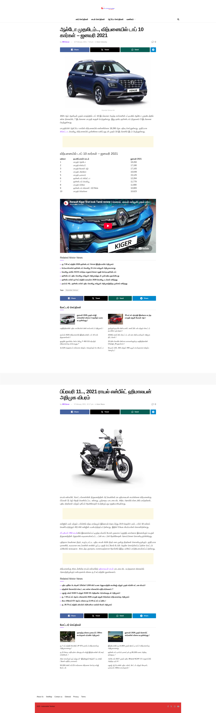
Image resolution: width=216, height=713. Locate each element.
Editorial (68, 697)
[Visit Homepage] (108, 8)
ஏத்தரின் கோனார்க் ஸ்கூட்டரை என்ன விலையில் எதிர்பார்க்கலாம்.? (87, 589)
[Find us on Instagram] (175, 706)
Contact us (58, 697)
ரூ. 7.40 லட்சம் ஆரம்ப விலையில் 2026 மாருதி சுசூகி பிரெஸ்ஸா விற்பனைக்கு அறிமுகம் (95, 597)
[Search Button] (178, 19)
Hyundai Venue (72, 290)
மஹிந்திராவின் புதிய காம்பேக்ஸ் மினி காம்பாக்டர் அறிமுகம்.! (81, 328)
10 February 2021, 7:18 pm (84, 42)
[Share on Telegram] (153, 49)
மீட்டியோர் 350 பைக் (69, 533)
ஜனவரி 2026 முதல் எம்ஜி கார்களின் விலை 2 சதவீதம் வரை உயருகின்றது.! (90, 317)
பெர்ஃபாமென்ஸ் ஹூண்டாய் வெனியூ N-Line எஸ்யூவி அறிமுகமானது (89, 268)
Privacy (76, 697)
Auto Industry (101, 42)
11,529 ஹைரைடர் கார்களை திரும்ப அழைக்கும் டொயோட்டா (82, 348)
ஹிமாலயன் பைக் (106, 569)
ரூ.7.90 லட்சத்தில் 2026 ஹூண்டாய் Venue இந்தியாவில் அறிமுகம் (88, 264)
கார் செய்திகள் (82, 19)
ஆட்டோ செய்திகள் (116, 19)
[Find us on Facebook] (168, 706)
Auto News (100, 404)
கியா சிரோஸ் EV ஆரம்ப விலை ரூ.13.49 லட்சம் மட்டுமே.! (84, 601)
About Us (40, 697)
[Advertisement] (108, 141)
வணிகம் (130, 19)
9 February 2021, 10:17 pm (84, 404)
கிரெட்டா (64, 131)
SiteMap (49, 697)
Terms (83, 697)
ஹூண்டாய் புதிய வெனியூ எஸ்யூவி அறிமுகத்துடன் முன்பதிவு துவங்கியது (90, 276)
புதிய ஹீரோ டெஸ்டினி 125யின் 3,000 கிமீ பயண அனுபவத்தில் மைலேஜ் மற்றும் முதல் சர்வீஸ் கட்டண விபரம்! (104, 585)
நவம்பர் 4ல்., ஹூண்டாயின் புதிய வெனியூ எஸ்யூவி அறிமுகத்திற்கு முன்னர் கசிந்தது (94, 283)
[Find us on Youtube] (178, 706)
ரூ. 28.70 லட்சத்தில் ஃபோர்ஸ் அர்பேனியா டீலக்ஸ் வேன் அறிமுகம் (87, 605)
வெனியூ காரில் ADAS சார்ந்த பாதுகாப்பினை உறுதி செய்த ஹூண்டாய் (89, 272)
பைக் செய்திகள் (98, 19)
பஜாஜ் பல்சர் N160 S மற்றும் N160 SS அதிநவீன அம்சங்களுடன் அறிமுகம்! (91, 593)
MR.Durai (65, 42)
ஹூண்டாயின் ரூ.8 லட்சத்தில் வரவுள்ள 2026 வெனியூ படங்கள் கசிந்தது (90, 280)
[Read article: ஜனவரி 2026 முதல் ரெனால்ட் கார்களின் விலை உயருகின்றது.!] (115, 636)
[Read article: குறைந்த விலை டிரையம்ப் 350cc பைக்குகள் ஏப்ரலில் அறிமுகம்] (67, 636)
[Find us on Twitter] (171, 706)
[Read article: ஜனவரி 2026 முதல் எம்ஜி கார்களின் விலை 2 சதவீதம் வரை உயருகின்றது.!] (67, 319)
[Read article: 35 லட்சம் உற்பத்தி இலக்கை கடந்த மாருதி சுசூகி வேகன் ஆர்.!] (115, 319)
